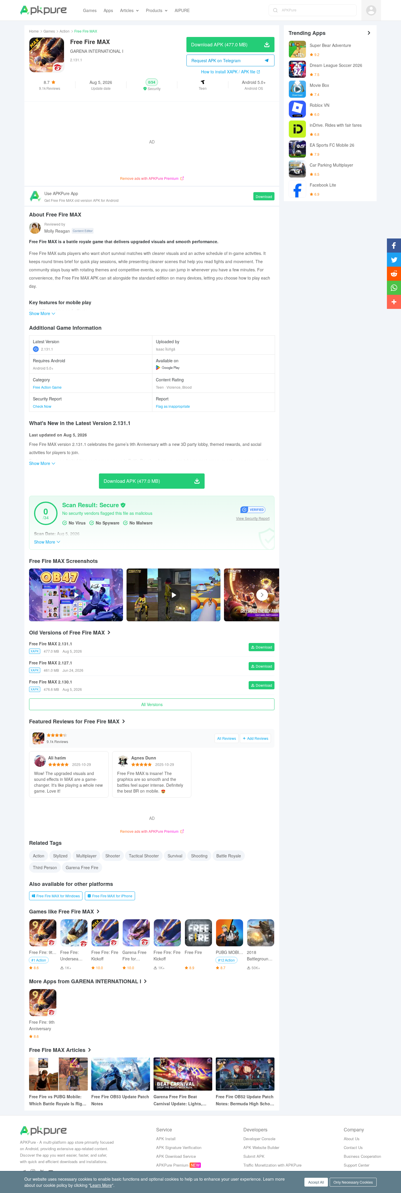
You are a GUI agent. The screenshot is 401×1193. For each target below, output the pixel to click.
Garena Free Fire (82, 867)
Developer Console (259, 1138)
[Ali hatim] (40, 761)
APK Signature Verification (178, 1147)
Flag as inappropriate (173, 406)
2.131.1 (47, 348)
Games (49, 30)
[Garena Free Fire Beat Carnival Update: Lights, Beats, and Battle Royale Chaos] (183, 1074)
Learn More (101, 1185)
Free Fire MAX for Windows (58, 895)
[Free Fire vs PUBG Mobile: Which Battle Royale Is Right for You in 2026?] (58, 1074)
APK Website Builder (261, 1147)
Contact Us (353, 1147)
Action (65, 30)
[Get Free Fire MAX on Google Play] (168, 367)
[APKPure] (43, 10)
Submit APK (253, 1156)
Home (34, 30)
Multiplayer (86, 856)
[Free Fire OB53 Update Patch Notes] (120, 1074)
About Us (352, 1138)
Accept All (316, 1182)
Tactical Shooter (144, 856)
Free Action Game (47, 387)
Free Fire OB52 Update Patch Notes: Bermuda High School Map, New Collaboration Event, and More (245, 1100)
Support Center (356, 1165)
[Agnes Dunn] (123, 761)
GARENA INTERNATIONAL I (96, 51)
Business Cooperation (362, 1156)
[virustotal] (123, 505)
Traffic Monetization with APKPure (272, 1165)
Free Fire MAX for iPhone (112, 895)
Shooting (199, 856)
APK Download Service (176, 1156)
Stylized (60, 856)
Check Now (42, 406)
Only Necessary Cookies (353, 1182)
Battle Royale (228, 856)
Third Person (45, 867)
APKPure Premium (172, 1165)
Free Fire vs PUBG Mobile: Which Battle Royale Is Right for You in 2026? (57, 1100)
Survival (175, 856)
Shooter (112, 856)
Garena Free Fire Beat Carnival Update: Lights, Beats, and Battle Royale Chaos (178, 1100)
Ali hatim (57, 757)
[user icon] (371, 10)
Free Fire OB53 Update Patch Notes (120, 1100)
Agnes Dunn (143, 757)
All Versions (152, 704)
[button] (152, 84)
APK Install (166, 1138)
